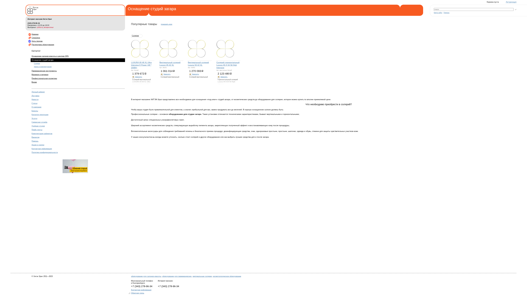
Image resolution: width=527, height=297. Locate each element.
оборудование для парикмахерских (177, 276)
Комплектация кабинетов (42, 134)
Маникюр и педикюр (40, 75)
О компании (36, 107)
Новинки (35, 34)
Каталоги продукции (40, 115)
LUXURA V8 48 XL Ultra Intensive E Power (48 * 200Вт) (141, 65)
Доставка (35, 96)
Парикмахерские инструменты (44, 71)
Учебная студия (38, 126)
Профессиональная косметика (44, 78)
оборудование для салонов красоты (146, 276)
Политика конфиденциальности (45, 152)
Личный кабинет (38, 92)
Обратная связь (137, 293)
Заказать (138, 77)
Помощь (446, 12)
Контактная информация (42, 149)
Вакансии (35, 137)
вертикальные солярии (202, 276)
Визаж (34, 82)
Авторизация (511, 2)
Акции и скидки (38, 145)
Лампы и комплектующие (43, 67)
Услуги (34, 118)
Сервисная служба (39, 122)
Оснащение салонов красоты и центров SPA (50, 56)
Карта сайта (438, 12)
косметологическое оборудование (227, 276)
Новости (35, 99)
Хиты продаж (37, 41)
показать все (166, 24)
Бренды (35, 111)
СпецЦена (36, 38)
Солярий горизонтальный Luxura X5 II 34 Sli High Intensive (227, 65)
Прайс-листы (37, 130)
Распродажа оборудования (43, 45)
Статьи (34, 103)
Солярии (37, 63)
